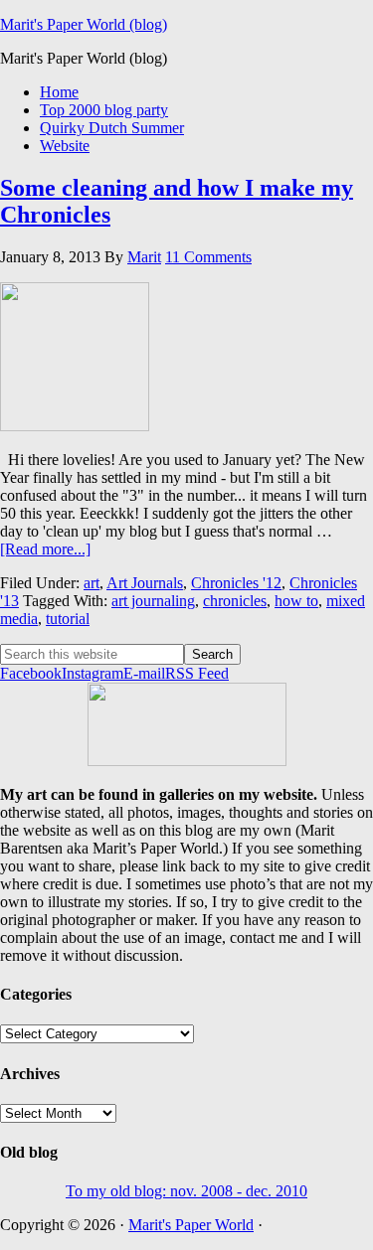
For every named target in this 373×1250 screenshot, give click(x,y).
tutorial (68, 618)
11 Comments (208, 256)
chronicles (235, 600)
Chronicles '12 (236, 582)
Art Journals (144, 582)
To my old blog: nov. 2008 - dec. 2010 (186, 1190)
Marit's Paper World (191, 1224)
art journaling (153, 600)
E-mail (144, 673)
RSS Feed (197, 673)
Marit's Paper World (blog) (83, 24)
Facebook (31, 673)
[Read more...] (45, 549)
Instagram (92, 673)
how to (296, 600)
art (91, 582)
